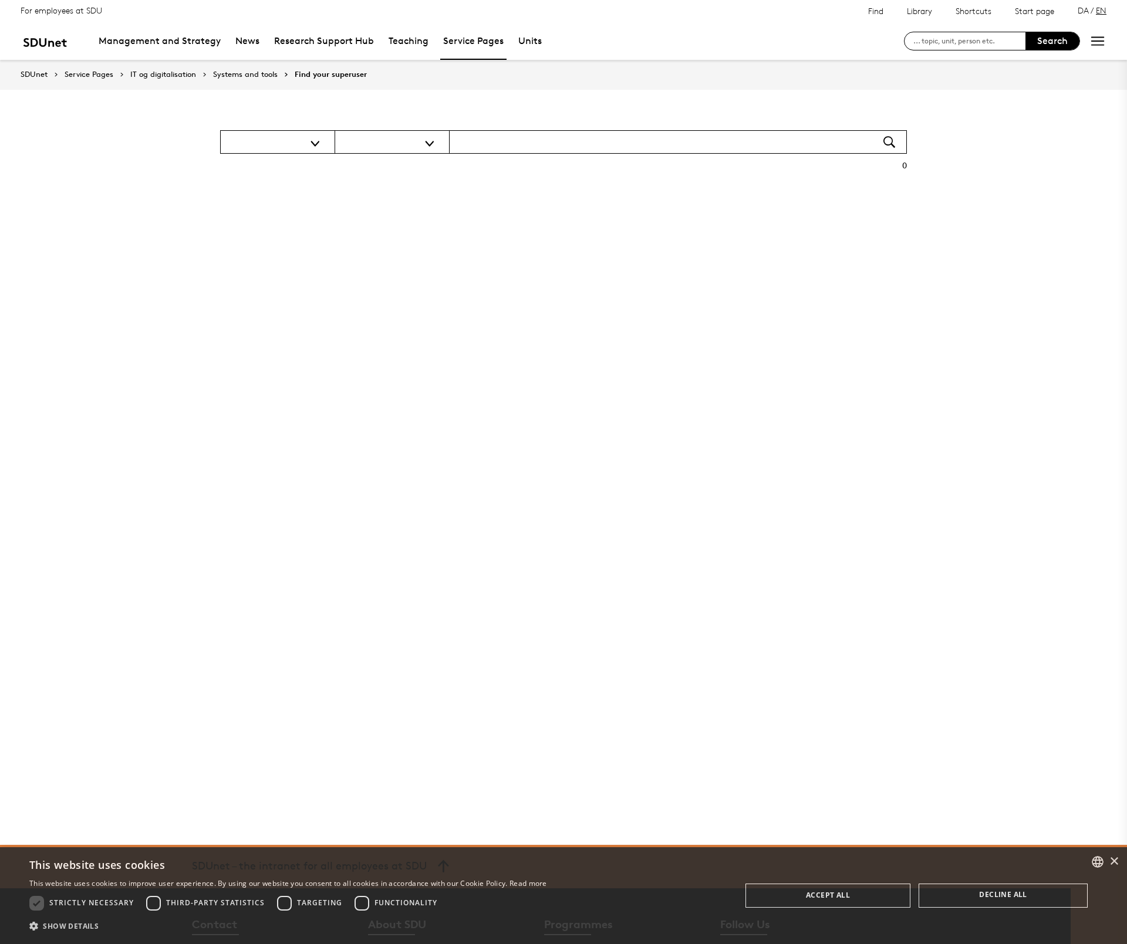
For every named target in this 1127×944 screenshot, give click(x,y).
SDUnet (34, 74)
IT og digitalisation (163, 74)
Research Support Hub (324, 40)
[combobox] (1098, 862)
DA (1083, 10)
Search (1052, 40)
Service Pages (473, 40)
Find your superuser (331, 74)
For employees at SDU (61, 10)
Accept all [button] (828, 895)
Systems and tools (245, 74)
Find (875, 11)
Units (530, 40)
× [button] (1113, 861)
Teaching (408, 40)
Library (919, 11)
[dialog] (563, 895)
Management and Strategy (160, 40)
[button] (288, 926)
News (247, 40)
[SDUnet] (45, 41)
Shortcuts (973, 11)
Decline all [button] (1003, 894)
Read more (528, 883)
